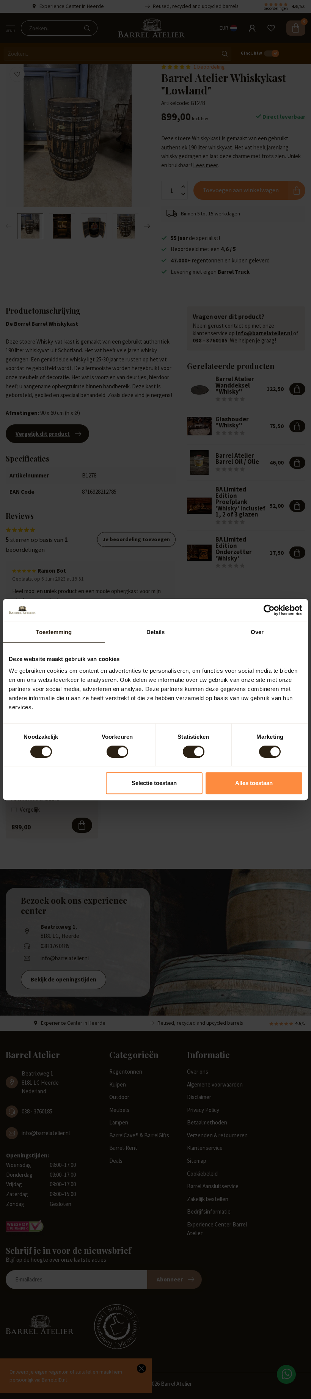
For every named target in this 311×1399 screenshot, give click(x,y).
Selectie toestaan (154, 783)
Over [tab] (257, 632)
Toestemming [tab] (54, 632)
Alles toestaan (254, 783)
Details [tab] (155, 632)
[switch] (117, 752)
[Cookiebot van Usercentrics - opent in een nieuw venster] (269, 610)
